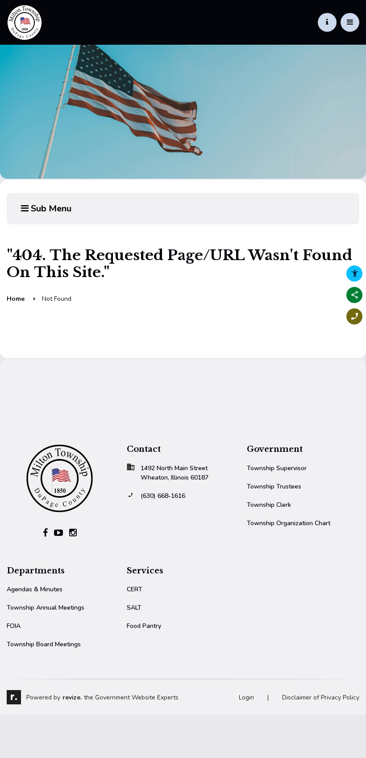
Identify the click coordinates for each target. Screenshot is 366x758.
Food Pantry (144, 626)
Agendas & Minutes (34, 589)
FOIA (14, 626)
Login (246, 697)
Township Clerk (269, 505)
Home (16, 299)
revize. (72, 697)
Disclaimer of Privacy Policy (320, 697)
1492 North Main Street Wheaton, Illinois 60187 (174, 473)
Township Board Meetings (44, 644)
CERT (134, 589)
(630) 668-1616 (163, 496)
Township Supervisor (277, 468)
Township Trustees (274, 486)
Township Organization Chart (288, 523)
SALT (134, 607)
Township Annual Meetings (45, 607)
